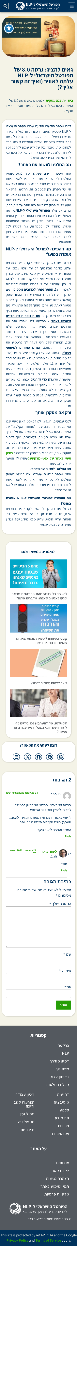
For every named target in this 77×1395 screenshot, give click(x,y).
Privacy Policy (17, 1240)
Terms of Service (48, 1240)
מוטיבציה (61, 1102)
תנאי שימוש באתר (54, 1186)
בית (70, 100)
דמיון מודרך (59, 1061)
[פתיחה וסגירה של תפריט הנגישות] (9, 28)
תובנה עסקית (55, 100)
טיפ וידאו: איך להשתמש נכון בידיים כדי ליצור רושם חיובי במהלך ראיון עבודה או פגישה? (40, 727)
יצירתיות (28, 1129)
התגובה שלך (60, 904)
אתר (68, 987)
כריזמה (63, 1045)
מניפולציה (26, 1121)
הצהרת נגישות (57, 1178)
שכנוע (64, 1110)
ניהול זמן (27, 1114)
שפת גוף (62, 1068)
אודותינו (62, 1162)
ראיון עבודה (25, 1094)
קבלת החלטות (57, 1084)
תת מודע (62, 1117)
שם (67, 954)
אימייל (65, 971)
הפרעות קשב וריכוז (24, 1104)
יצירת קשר (60, 1170)
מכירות (63, 1125)
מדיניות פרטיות (56, 1194)
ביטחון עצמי (59, 1076)
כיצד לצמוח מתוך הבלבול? (49, 683)
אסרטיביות (60, 1133)
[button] (71, 6)
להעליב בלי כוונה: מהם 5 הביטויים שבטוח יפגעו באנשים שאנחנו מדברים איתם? (39, 596)
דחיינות (63, 1094)
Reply (68, 836)
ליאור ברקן (49, 852)
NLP (65, 1053)
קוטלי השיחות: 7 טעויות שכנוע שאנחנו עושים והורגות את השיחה (41, 640)
